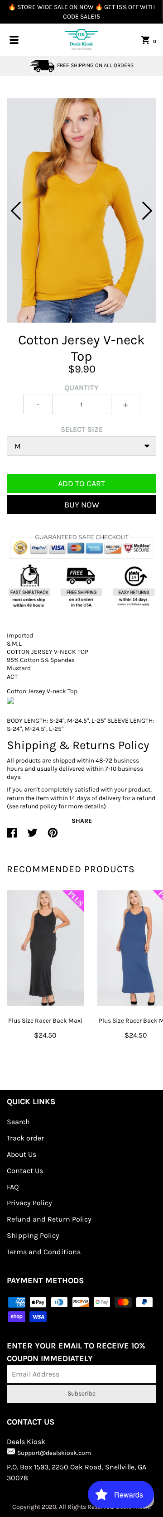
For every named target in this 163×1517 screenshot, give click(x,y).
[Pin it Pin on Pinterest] (53, 836)
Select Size (82, 429)
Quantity (81, 387)
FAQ (13, 1187)
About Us (21, 1154)
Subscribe (81, 1393)
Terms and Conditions (44, 1251)
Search (18, 1121)
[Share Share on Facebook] (12, 836)
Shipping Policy (33, 1235)
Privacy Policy (29, 1202)
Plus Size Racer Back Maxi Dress (45, 1026)
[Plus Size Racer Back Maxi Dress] (45, 948)
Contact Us (25, 1170)
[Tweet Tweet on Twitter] (32, 836)
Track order (25, 1138)
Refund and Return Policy (49, 1219)
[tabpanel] (81, 210)
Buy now (81, 505)
